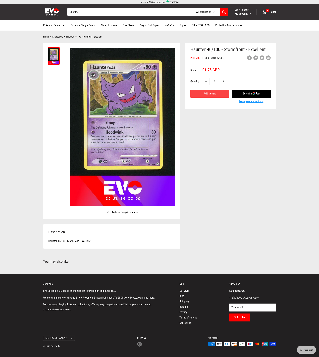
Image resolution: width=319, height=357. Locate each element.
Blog (181, 296)
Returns (183, 306)
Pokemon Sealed (52, 25)
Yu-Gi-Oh (169, 25)
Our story (184, 290)
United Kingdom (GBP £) (56, 338)
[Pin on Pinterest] (255, 57)
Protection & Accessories (228, 25)
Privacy (183, 312)
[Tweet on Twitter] (262, 57)
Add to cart (210, 93)
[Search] (224, 12)
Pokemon (195, 58)
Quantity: (195, 81)
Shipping (184, 301)
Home (46, 36)
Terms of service (188, 317)
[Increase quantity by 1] (223, 81)
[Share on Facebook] (249, 57)
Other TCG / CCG (201, 25)
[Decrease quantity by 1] (205, 81)
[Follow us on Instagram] (139, 344)
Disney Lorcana (109, 25)
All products (57, 36)
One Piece (128, 25)
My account (241, 13)
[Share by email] (268, 57)
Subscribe (239, 317)
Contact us (185, 322)
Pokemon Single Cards (83, 25)
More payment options (251, 101)
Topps (183, 25)
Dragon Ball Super (149, 25)
